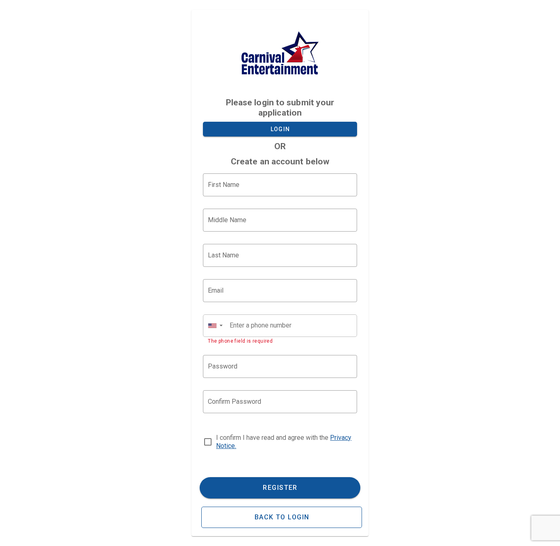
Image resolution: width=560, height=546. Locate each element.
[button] (215, 326)
